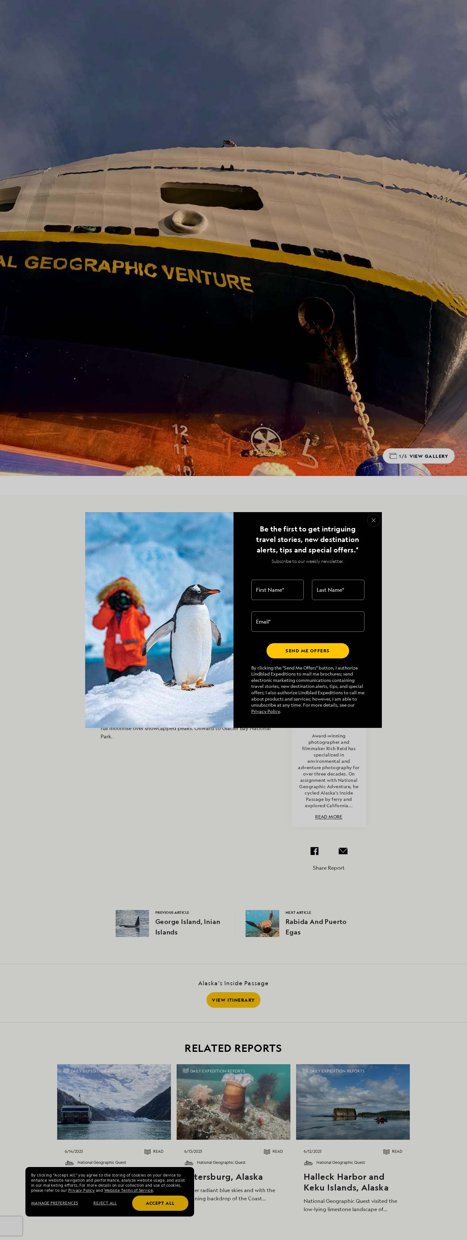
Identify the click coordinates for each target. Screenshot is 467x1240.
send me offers (307, 651)
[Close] (373, 520)
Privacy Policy (265, 711)
